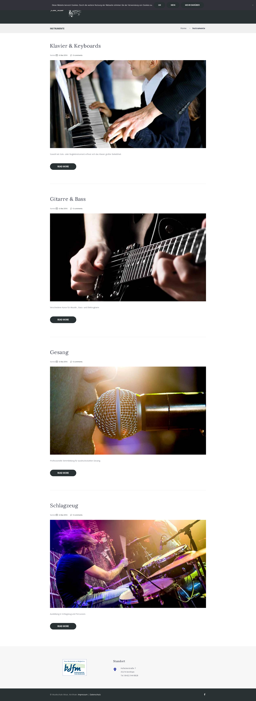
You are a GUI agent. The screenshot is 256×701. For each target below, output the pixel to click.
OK (159, 5)
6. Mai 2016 (63, 55)
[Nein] (252, 5)
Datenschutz (95, 694)
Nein (173, 5)
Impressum (83, 694)
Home (183, 28)
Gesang (59, 352)
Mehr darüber (192, 5)
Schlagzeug (64, 505)
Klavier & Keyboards (75, 45)
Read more (63, 166)
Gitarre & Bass (68, 199)
